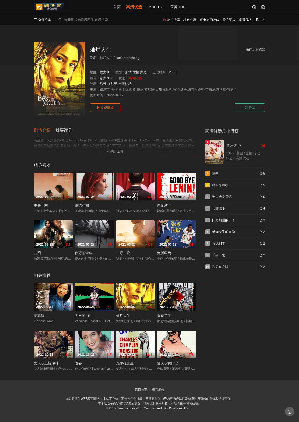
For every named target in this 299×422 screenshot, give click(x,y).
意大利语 (106, 78)
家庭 (143, 72)
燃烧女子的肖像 (223, 232)
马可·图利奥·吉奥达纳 (116, 83)
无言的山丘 (84, 315)
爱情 (136, 72)
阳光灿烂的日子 (223, 220)
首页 (117, 7)
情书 (215, 173)
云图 (37, 253)
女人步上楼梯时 (46, 363)
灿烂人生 (123, 315)
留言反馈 (158, 389)
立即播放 (105, 107)
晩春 (78, 363)
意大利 (105, 72)
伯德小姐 (82, 205)
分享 (250, 107)
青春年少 (164, 315)
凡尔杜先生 (125, 363)
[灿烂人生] (59, 79)
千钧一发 (218, 255)
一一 (119, 205)
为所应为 (164, 253)
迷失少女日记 (167, 363)
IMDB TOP (156, 7)
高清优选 (134, 7)
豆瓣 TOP (177, 7)
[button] (44, 130)
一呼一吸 (123, 253)
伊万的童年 (84, 253)
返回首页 (141, 389)
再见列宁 (164, 205)
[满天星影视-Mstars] (49, 7)
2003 (172, 72)
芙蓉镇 (39, 315)
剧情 (128, 72)
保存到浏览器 (255, 49)
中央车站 (41, 205)
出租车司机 (220, 185)
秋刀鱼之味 (220, 267)
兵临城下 (218, 208)
